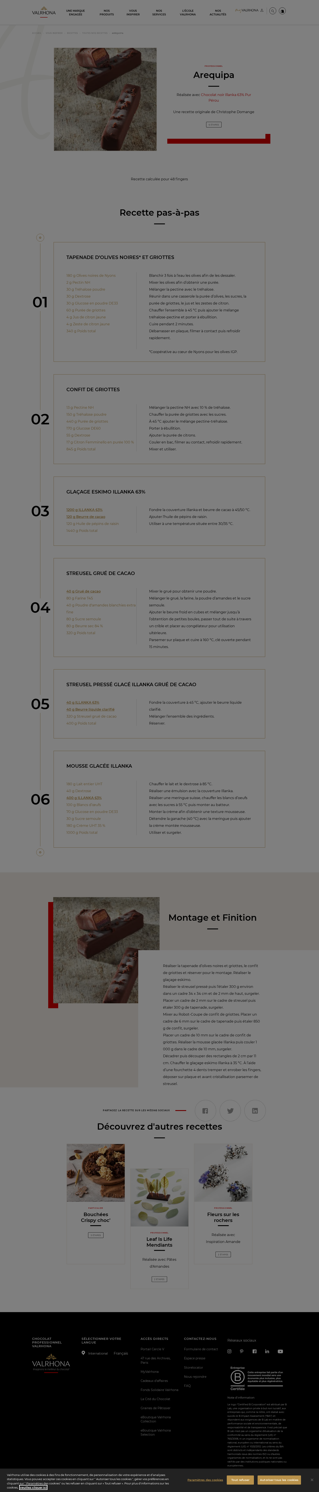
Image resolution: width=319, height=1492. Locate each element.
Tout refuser (240, 1480)
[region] (159, 1480)
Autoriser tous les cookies (279, 1480)
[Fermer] (312, 1480)
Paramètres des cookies (205, 1480)
